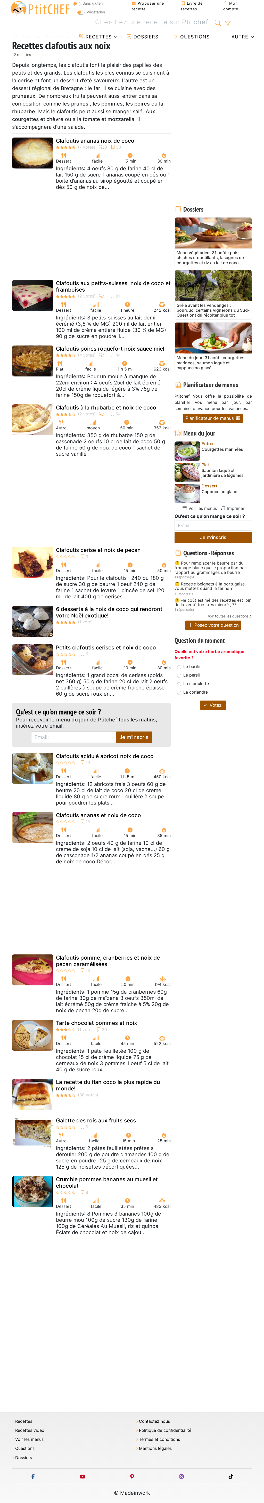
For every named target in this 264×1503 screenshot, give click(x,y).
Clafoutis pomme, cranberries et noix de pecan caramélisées (108, 960)
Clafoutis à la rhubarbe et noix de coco (106, 407)
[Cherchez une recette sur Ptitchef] (218, 22)
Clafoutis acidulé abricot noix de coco (105, 756)
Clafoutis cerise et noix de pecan (98, 550)
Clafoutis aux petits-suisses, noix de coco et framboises (113, 286)
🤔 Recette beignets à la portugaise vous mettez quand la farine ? (210, 586)
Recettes (98, 36)
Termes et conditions (159, 1439)
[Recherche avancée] (228, 23)
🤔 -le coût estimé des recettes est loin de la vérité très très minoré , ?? (213, 602)
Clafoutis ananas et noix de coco (98, 815)
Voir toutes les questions (228, 616)
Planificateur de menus (210, 418)
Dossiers (145, 36)
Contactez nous (154, 1421)
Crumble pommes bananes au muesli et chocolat (107, 1182)
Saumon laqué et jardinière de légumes (223, 473)
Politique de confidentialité (165, 1430)
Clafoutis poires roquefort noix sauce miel (110, 348)
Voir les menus (202, 508)
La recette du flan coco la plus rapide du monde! (108, 1085)
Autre (239, 36)
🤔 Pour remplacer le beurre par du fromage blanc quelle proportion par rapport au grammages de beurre (210, 568)
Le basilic (192, 666)
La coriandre (195, 692)
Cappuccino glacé (219, 491)
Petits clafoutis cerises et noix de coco (106, 647)
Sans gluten (92, 3)
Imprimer (235, 508)
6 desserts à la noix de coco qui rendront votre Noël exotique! (109, 612)
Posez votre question (216, 625)
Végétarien (96, 12)
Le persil (191, 675)
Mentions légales (155, 1448)
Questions (194, 36)
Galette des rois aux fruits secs (96, 1120)
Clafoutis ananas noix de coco (95, 141)
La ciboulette (196, 683)
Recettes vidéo (29, 1430)
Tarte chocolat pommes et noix (96, 1023)
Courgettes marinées (222, 449)
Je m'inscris (133, 737)
